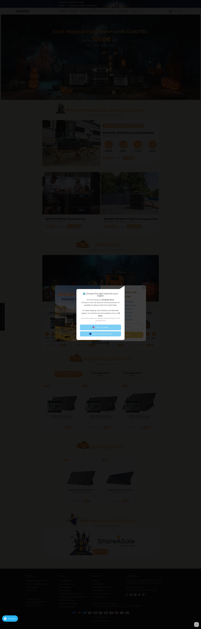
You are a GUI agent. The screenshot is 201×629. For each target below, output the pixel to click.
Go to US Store (102, 327)
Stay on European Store (102, 334)
